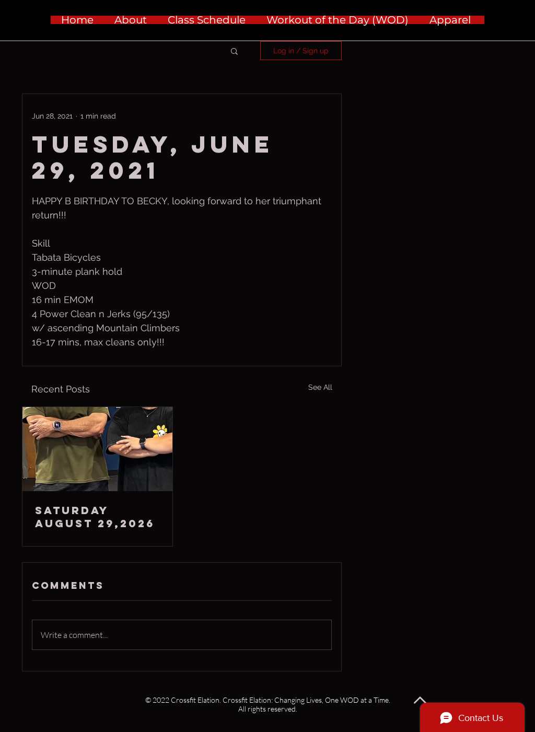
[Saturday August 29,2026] (97, 449)
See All (320, 387)
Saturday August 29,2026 (95, 517)
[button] (234, 51)
